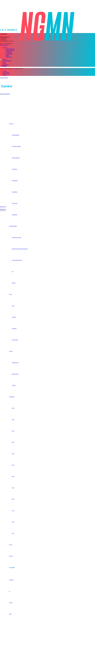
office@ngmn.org (4, 45)
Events (4, 63)
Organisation (9, 54)
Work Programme (7, 60)
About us (5, 47)
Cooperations (9, 52)
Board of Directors (10, 50)
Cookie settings (2, 210)
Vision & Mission (10, 48)
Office (7, 55)
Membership (9, 56)
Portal (4, 66)
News (4, 62)
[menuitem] (49, 169)
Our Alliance (9, 51)
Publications (6, 64)
